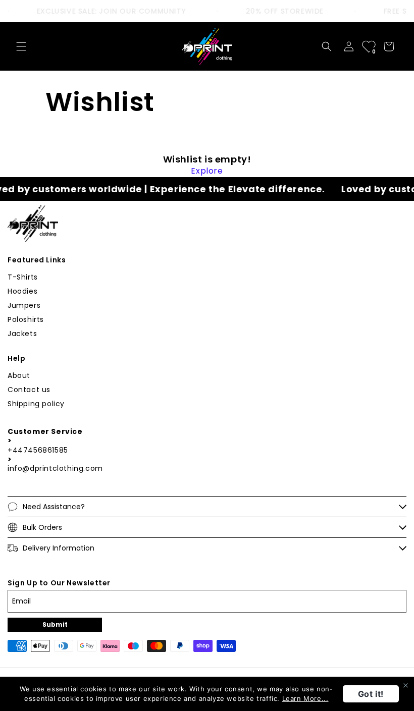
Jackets (22, 334)
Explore (207, 171)
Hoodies (22, 291)
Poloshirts (26, 319)
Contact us (29, 390)
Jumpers (24, 305)
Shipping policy (36, 404)
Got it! (371, 694)
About (19, 375)
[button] (21, 46)
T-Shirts (23, 277)
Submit (55, 624)
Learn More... (305, 698)
